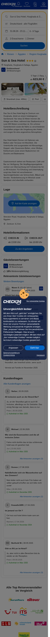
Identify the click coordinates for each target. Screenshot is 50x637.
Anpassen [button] (13, 347)
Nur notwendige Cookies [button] (36, 301)
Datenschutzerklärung (11, 353)
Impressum (41, 355)
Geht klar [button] (34, 347)
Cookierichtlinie (9, 355)
